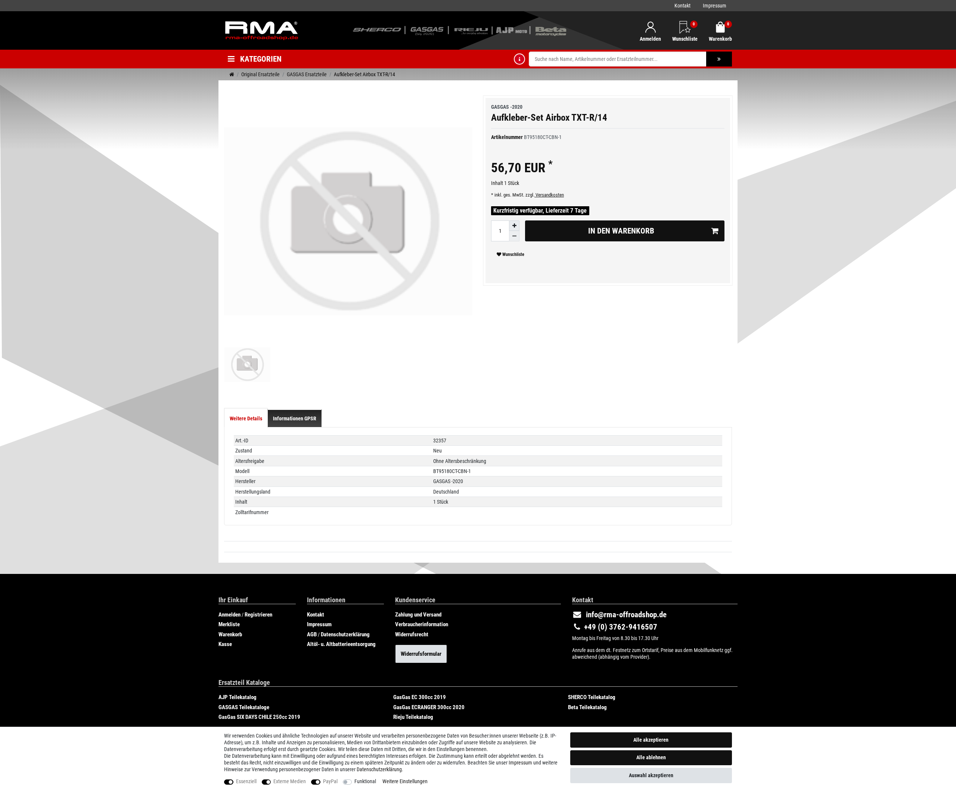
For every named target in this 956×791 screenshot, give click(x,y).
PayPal (330, 781)
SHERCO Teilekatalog (591, 697)
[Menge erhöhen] (514, 225)
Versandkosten (549, 195)
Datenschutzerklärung (345, 634)
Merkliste (229, 624)
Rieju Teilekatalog (413, 717)
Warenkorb (230, 634)
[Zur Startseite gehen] (231, 74)
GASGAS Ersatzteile (307, 74)
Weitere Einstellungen (405, 781)
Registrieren (258, 614)
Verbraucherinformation (421, 624)
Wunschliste (512, 254)
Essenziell (246, 781)
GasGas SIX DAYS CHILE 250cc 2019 (259, 717)
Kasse (225, 644)
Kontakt (682, 6)
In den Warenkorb (621, 230)
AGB (312, 634)
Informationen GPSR (294, 418)
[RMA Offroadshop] (261, 30)
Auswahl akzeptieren (651, 775)
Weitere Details (246, 418)
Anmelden (229, 614)
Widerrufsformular (421, 654)
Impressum (714, 6)
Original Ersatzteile (260, 74)
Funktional (365, 781)
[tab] (246, 418)
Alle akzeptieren (650, 740)
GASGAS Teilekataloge (243, 707)
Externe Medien (289, 781)
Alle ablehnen (651, 757)
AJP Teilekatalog (237, 697)
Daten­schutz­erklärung (379, 769)
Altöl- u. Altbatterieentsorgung (341, 644)
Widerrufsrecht (411, 634)
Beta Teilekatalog (587, 707)
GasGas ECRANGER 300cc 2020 (429, 707)
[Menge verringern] (514, 236)
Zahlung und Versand (418, 614)
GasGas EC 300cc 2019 (419, 697)
